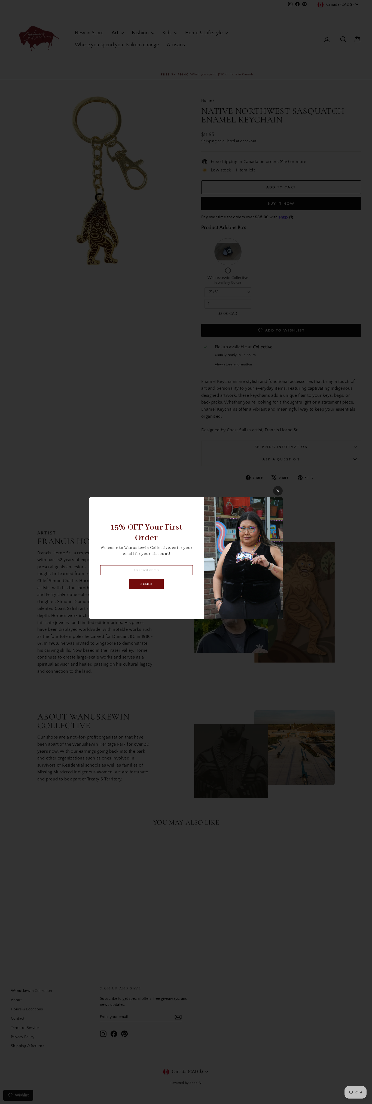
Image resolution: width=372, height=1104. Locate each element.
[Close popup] (278, 491)
